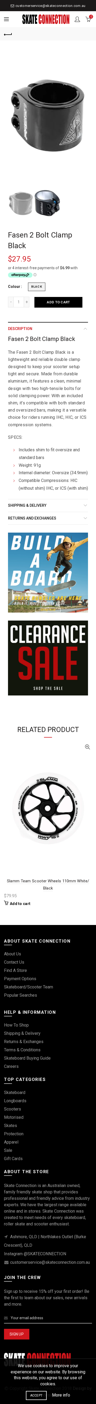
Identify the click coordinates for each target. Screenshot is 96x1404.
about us (12, 953)
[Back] (8, 34)
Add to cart (58, 302)
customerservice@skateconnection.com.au (50, 6)
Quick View (87, 747)
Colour (14, 286)
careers (11, 1066)
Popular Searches (20, 995)
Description (20, 329)
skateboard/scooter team (28, 986)
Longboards (15, 1100)
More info (61, 1395)
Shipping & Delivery (27, 505)
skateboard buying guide (27, 1058)
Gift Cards (13, 1158)
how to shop (16, 1025)
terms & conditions (22, 1049)
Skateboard (14, 1092)
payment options (20, 978)
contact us (14, 962)
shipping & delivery (22, 1033)
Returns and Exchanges (32, 518)
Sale (8, 1150)
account (77, 19)
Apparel (11, 1142)
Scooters (12, 1109)
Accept (36, 1395)
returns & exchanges (23, 1041)
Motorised (13, 1117)
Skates (10, 1125)
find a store (15, 970)
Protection (13, 1133)
